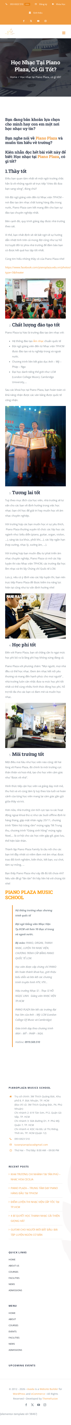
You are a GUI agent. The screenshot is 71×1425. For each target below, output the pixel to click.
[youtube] (38, 1404)
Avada (30, 1389)
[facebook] (26, 1404)
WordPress (19, 1393)
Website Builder (49, 1389)
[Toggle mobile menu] (64, 33)
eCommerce (38, 1393)
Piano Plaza (48, 156)
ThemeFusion (50, 1398)
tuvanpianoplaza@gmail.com (31, 1144)
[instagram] (44, 1404)
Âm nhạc (38, 341)
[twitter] (32, 1404)
